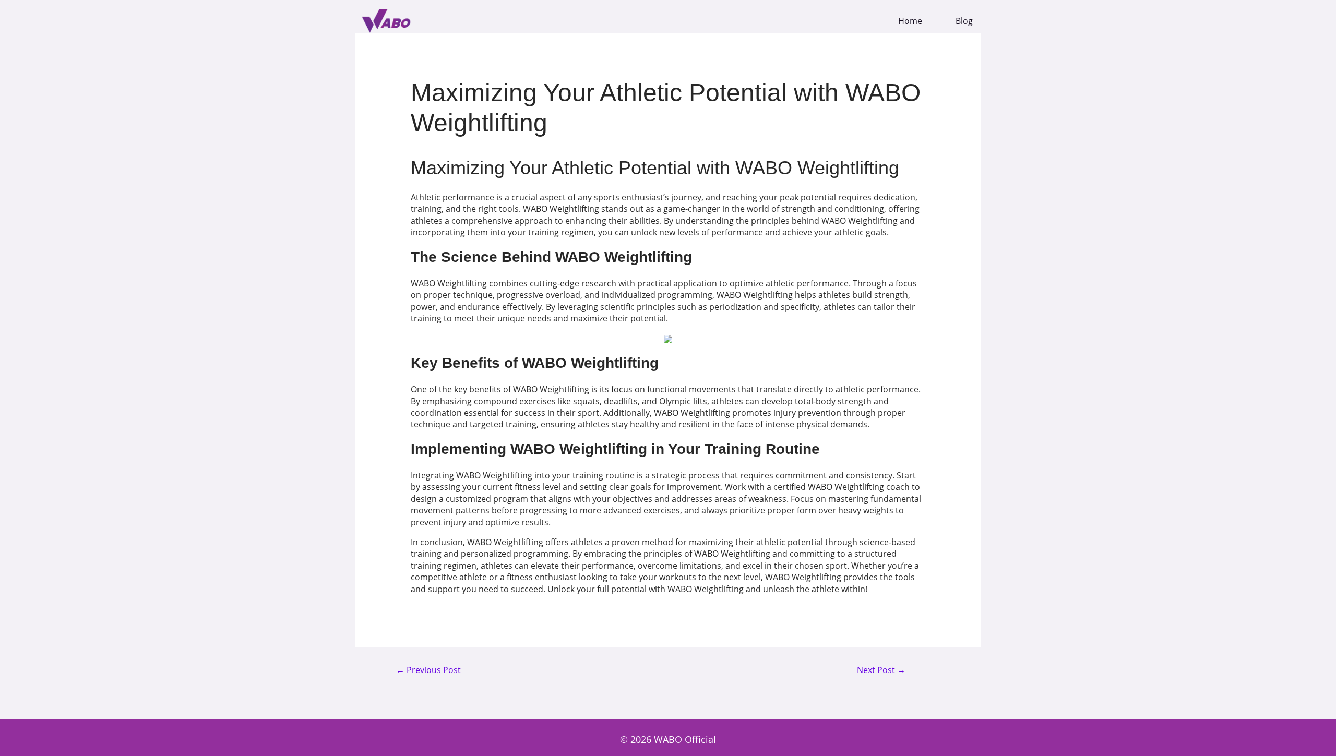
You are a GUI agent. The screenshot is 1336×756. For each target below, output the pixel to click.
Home (910, 21)
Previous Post (428, 670)
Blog (964, 21)
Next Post (881, 670)
